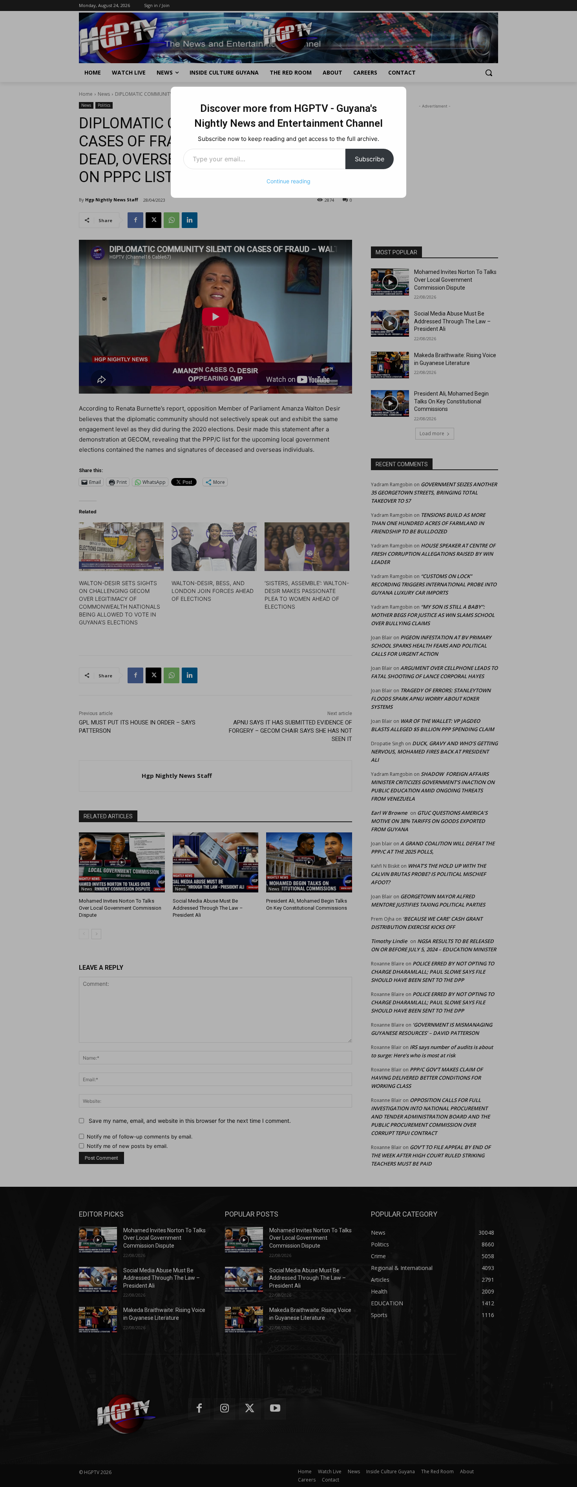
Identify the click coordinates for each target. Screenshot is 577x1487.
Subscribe (369, 159)
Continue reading (288, 181)
